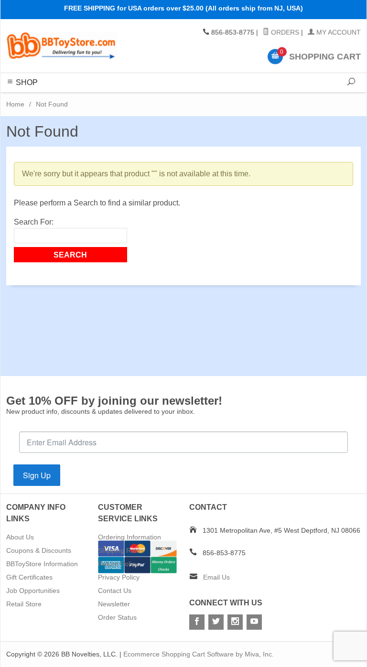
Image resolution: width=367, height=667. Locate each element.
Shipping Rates (121, 550)
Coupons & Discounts (38, 550)
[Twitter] (216, 622)
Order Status (117, 617)
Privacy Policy (119, 577)
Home (15, 104)
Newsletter (114, 604)
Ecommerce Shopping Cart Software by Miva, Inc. (198, 654)
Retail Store (24, 604)
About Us (20, 537)
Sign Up (37, 475)
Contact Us (114, 590)
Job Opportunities (33, 590)
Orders (284, 32)
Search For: (34, 222)
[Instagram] (235, 622)
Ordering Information (129, 537)
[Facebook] (197, 622)
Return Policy (118, 564)
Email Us (216, 577)
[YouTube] (254, 622)
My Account (337, 32)
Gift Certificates (29, 577)
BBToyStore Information (42, 564)
